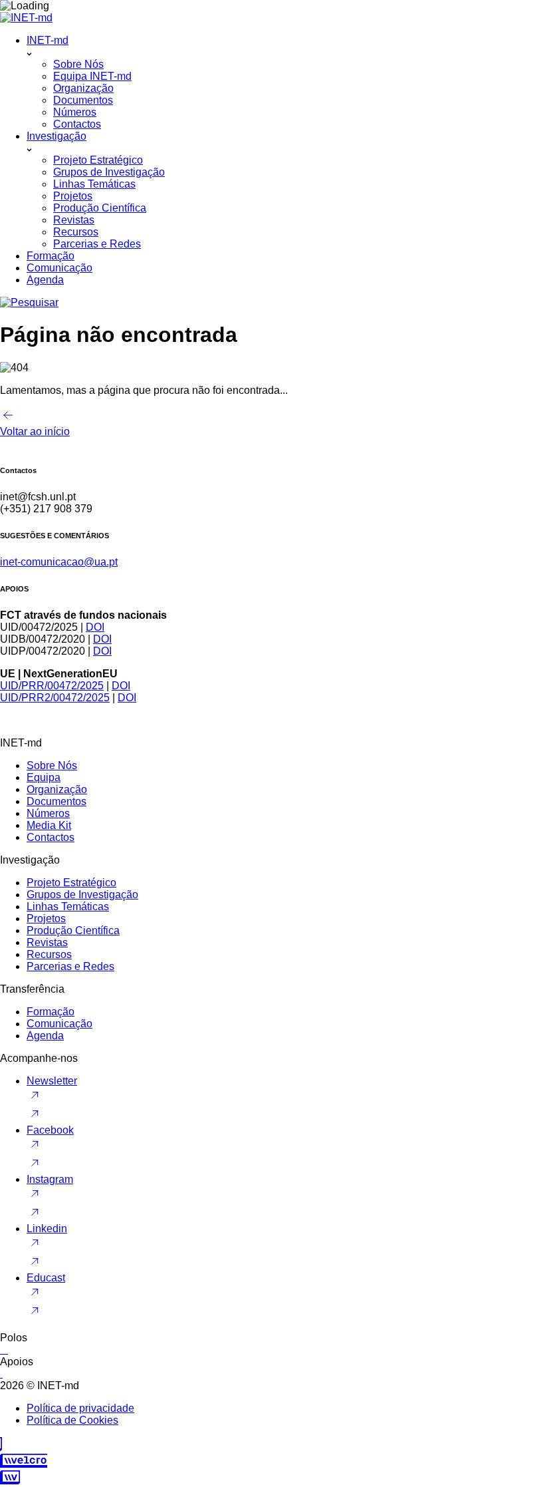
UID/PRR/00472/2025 (52, 685)
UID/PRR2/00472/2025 (55, 697)
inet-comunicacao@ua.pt (59, 562)
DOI (95, 627)
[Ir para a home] (26, 17)
